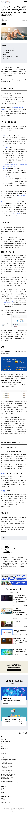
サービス (23, 723)
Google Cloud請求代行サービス (7, 770)
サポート (3, 751)
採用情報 (2, 792)
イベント (18, 20)
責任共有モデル (7, 302)
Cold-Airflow (21, 195)
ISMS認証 (18, 809)
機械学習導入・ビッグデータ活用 (7, 766)
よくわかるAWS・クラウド (5, 802)
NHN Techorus (5, 732)
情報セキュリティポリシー (12, 809)
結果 (4, 54)
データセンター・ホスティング (6, 775)
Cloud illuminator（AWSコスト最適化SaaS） (9, 782)
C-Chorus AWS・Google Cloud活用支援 (8, 759)
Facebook (2, 798)
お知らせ (3, 746)
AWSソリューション (5, 769)
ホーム (2, 736)
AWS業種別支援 (4, 767)
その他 (25, 605)
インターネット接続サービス (6, 780)
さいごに (5, 58)
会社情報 (2, 788)
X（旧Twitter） (3, 799)
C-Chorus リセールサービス (12, 214)
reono (5, 168)
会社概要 (3, 786)
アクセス (2, 791)
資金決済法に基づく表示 (8, 808)
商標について (15, 808)
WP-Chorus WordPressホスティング (8, 774)
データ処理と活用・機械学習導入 (7, 781)
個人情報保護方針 (21, 808)
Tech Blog (2, 800)
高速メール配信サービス (5, 778)
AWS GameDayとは (8, 48)
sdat (6, 20)
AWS (26, 618)
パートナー (4, 744)
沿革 (1, 789)
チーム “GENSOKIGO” (9, 50)
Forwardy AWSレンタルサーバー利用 (8, 772)
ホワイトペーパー (21, 703)
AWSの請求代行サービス (6, 762)
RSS (26, 733)
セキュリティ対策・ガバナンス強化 (7, 764)
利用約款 (3, 753)
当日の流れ (6, 52)
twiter (20, 733)
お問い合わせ (4, 748)
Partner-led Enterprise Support (9, 202)
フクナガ (5, 147)
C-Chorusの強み (4, 760)
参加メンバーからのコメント (10, 56)
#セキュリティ (6, 538)
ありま (5, 177)
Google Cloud (23, 634)
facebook (23, 733)
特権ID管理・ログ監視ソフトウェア (7, 777)
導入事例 (3, 739)
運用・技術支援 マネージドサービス (7, 763)
